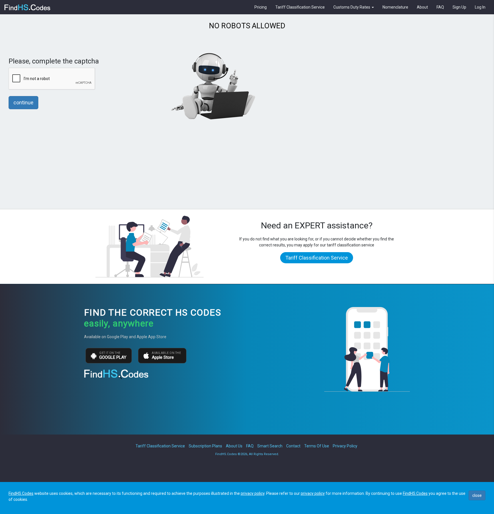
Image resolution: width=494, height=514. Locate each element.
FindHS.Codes (21, 493)
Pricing (260, 7)
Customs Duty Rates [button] (352, 7)
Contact (293, 446)
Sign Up (459, 7)
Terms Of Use (316, 446)
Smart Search (269, 446)
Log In (480, 7)
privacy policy (252, 493)
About (422, 7)
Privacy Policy (345, 446)
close (477, 495)
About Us (234, 446)
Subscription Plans (205, 446)
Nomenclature (395, 7)
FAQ (440, 7)
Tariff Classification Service (300, 7)
